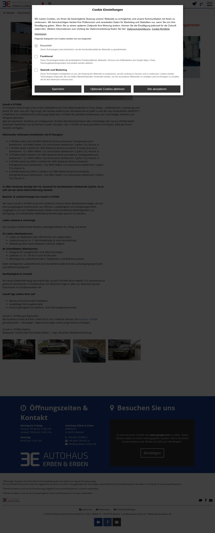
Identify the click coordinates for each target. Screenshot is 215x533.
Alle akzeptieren (157, 89)
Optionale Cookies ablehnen (108, 89)
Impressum (41, 34)
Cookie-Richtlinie (161, 29)
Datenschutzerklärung (138, 29)
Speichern (58, 89)
